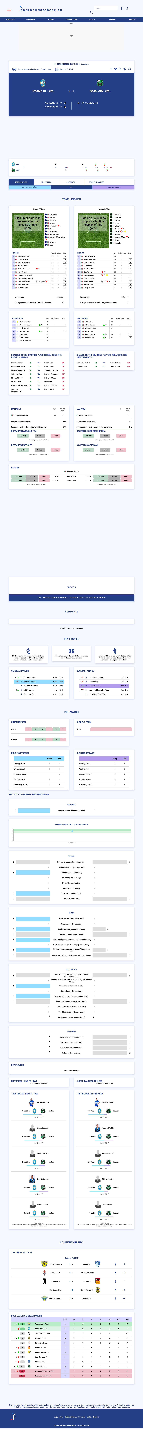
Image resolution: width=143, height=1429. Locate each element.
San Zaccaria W (55, 1290)
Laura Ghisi (23, 334)
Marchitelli (53, 215)
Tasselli (117, 215)
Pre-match (71, 182)
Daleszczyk (53, 232)
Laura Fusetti (22, 272)
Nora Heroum (24, 331)
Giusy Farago (89, 337)
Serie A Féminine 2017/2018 (68, 64)
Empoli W (86, 1264)
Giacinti (52, 237)
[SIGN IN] (126, 8)
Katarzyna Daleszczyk (25, 275)
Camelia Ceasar (25, 322)
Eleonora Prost (89, 275)
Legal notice (58, 1417)
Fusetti (52, 229)
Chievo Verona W (55, 1264)
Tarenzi (117, 237)
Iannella (118, 243)
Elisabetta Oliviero (90, 269)
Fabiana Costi (88, 284)
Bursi (117, 223)
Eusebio (117, 234)
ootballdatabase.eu (43, 10)
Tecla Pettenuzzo (25, 325)
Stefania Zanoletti (90, 259)
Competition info (96, 182)
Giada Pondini (90, 334)
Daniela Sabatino (23, 284)
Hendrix (52, 217)
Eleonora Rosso (90, 328)
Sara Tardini (88, 272)
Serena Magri (24, 337)
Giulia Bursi (88, 266)
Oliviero (117, 226)
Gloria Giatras (90, 325)
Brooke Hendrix (23, 259)
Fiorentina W (55, 1273)
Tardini (117, 229)
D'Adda (117, 220)
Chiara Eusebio (89, 278)
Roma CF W (86, 1281)
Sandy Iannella (89, 288)
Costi (117, 240)
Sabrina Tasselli (89, 256)
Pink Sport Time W (87, 1273)
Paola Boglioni (24, 328)
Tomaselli (53, 226)
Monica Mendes (23, 266)
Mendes (52, 223)
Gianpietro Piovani (21, 415)
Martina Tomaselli (24, 269)
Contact (68, 1417)
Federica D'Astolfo (86, 415)
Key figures (46, 182)
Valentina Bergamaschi (25, 278)
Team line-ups (21, 182)
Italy (49, 69)
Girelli (52, 245)
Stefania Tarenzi (91, 103)
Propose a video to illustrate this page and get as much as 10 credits (74, 598)
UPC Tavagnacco (55, 1299)
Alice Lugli (88, 322)
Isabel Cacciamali (26, 340)
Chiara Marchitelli (24, 256)
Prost (117, 232)
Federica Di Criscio (24, 262)
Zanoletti (118, 217)
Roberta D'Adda (89, 262)
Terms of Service (78, 1417)
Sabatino (53, 242)
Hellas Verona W (87, 1290)
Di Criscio (53, 220)
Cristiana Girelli (23, 288)
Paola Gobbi (89, 331)
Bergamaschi (54, 234)
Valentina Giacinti (51, 103)
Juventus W (55, 1281)
